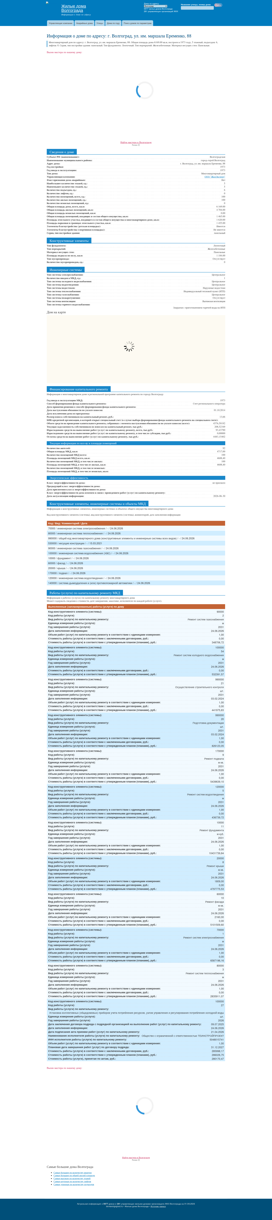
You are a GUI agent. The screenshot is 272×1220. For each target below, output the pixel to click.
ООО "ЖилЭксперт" (215, 176)
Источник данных (158, 1206)
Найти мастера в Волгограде (136, 142)
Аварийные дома (84, 23)
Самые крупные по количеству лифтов (72, 1181)
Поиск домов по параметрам (137, 23)
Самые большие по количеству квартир (73, 1172)
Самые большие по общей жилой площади (74, 1175)
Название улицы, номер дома (196, 4)
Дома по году (113, 23)
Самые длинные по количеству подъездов (74, 1184)
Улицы (99, 23)
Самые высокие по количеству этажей (72, 1178)
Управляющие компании (60, 23)
